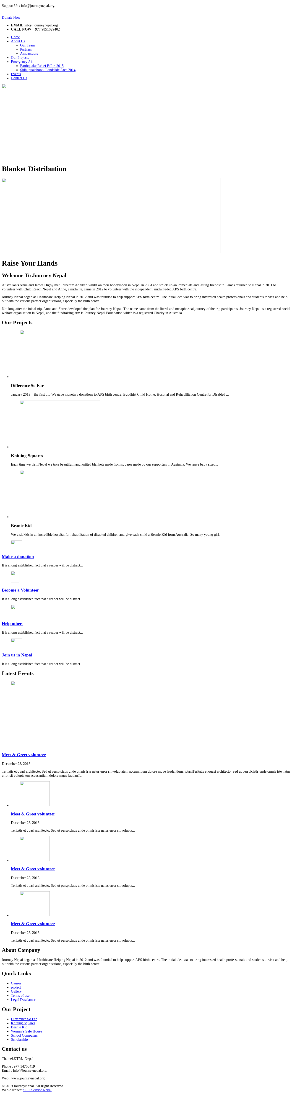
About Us (18, 41)
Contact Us (19, 78)
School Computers (24, 1035)
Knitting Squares (23, 1023)
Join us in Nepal (17, 655)
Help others (12, 623)
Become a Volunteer (20, 590)
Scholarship (19, 1039)
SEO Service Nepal (37, 1090)
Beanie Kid (19, 1027)
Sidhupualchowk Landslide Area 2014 (48, 70)
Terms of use (20, 995)
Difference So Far (24, 1019)
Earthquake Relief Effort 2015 (42, 66)
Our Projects (20, 57)
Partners (26, 49)
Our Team (27, 45)
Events (16, 74)
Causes (16, 983)
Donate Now (11, 17)
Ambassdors (29, 53)
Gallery (16, 991)
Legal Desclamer (23, 1000)
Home (15, 37)
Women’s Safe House (26, 1031)
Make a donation (18, 556)
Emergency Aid (22, 62)
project (16, 987)
